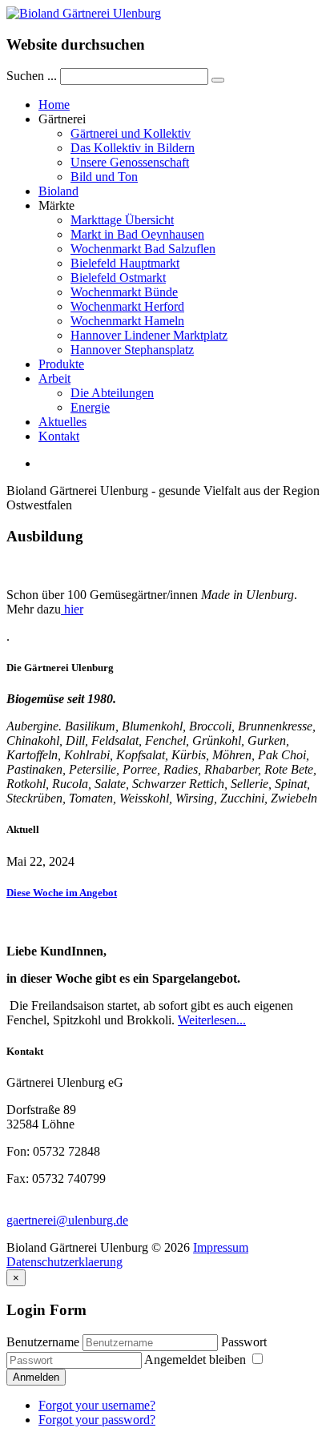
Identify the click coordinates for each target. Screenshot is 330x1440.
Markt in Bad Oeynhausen (137, 234)
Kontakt (58, 436)
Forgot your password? (96, 1419)
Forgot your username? (96, 1405)
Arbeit (54, 378)
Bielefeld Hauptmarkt (124, 263)
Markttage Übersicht (122, 220)
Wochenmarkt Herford (127, 306)
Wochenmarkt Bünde (124, 292)
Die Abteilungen (112, 393)
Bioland (58, 191)
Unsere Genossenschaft (129, 162)
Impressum (220, 1247)
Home (54, 104)
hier (72, 609)
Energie (90, 407)
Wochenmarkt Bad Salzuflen (142, 248)
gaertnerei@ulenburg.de (67, 1220)
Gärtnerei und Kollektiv (130, 133)
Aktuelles (62, 421)
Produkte (61, 364)
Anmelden (36, 1377)
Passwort (244, 1342)
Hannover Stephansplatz (132, 349)
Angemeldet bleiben (196, 1359)
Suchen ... (31, 75)
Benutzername (42, 1342)
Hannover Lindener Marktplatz (148, 335)
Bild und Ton (104, 176)
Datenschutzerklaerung (64, 1262)
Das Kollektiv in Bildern (132, 148)
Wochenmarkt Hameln (127, 321)
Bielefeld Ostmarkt (118, 277)
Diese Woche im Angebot (61, 893)
